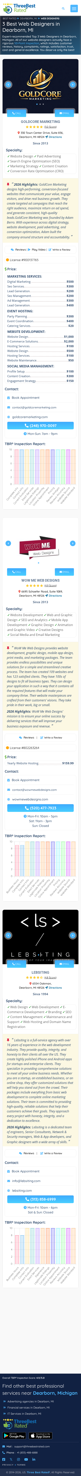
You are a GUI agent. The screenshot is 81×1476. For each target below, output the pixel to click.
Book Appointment (26, 398)
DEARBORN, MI (28, 18)
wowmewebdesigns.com (30, 799)
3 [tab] (43, 104)
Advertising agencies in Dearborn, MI (30, 1401)
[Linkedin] (33, 1459)
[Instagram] (18, 1459)
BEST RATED (10, 18)
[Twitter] (11, 1459)
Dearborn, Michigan (55, 1393)
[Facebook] (3, 1459)
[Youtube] (26, 1459)
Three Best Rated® (38, 1472)
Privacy (8, 1465)
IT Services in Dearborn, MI (24, 1413)
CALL (18, 113)
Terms (21, 1465)
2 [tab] (40, 104)
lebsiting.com (22, 1190)
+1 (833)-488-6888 (27, 1452)
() (50, 126)
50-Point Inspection (26, 43)
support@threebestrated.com (32, 1446)
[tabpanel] (40, 86)
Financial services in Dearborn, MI (28, 1407)
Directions (55, 137)
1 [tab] (37, 104)
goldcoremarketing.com (30, 417)
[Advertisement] (40, 1332)
